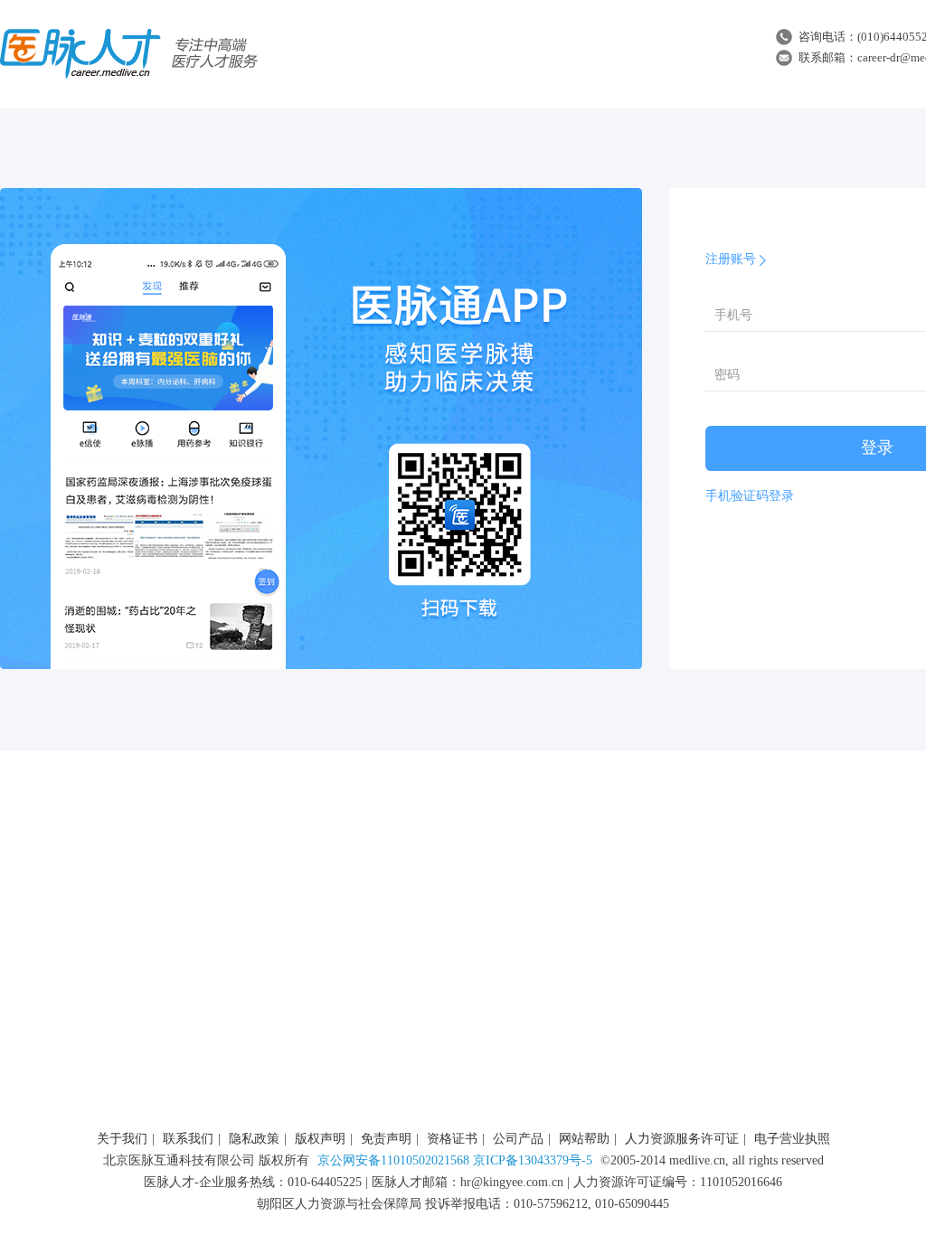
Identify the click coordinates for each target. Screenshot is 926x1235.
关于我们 (122, 1138)
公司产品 (518, 1138)
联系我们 (188, 1138)
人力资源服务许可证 (682, 1138)
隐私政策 (254, 1138)
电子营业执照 (792, 1138)
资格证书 (452, 1138)
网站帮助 (584, 1138)
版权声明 (320, 1138)
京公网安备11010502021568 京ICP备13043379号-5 (454, 1160)
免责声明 (386, 1138)
